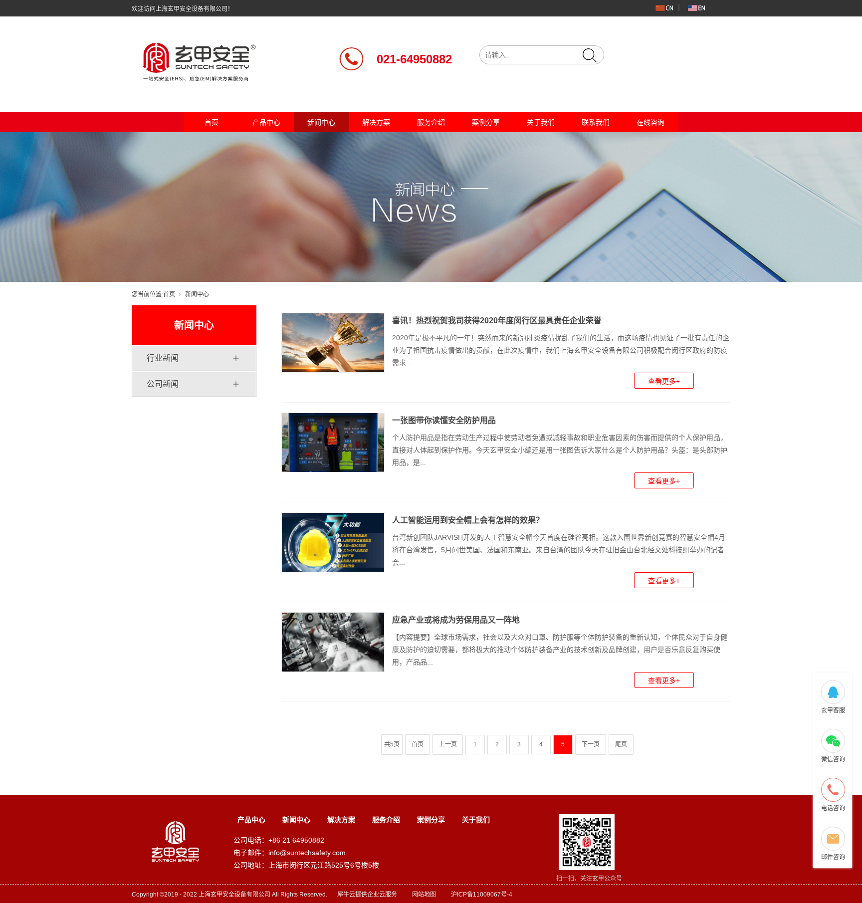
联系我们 (596, 122)
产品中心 (266, 122)
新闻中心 (321, 122)
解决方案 (376, 122)
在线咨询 (650, 122)
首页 (211, 122)
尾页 (621, 744)
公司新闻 (163, 384)
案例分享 (486, 122)
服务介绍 (431, 122)
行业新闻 (163, 358)
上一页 (448, 744)
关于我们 (541, 122)
